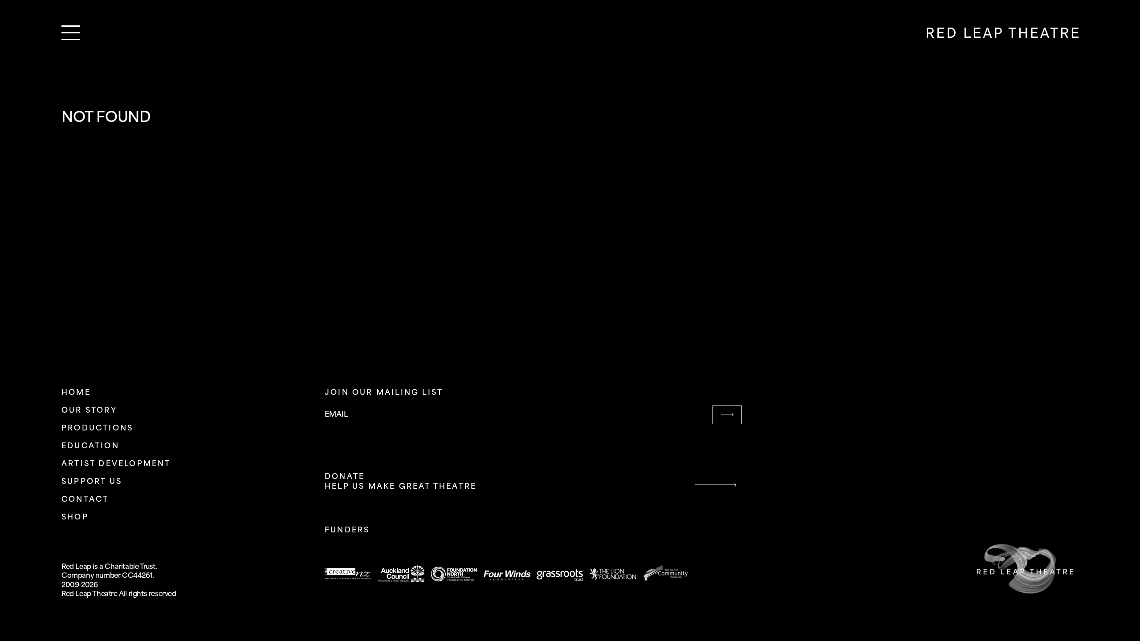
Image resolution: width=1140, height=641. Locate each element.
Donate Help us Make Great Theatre (400, 482)
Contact (85, 499)
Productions (97, 428)
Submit (727, 415)
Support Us (91, 482)
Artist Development (116, 464)
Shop (75, 517)
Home (76, 393)
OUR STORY (89, 410)
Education (90, 446)
